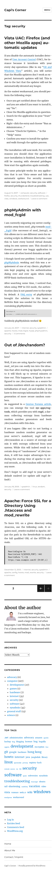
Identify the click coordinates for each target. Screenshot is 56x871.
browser (28, 742)
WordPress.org (15, 831)
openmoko (17, 763)
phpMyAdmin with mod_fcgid (22, 212)
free (47, 747)
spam (25, 776)
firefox (7, 196)
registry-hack (35, 763)
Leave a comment (39, 199)
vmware (14, 792)
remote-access (9, 769)
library (45, 757)
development (17, 684)
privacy (25, 763)
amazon (38, 738)
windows (13, 199)
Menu (47, 10)
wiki (29, 792)
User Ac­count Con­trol (24, 59)
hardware (15, 692)
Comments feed (15, 827)
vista (6, 199)
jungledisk (35, 757)
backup (7, 742)
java (28, 757)
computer (25, 193)
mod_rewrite (30, 572)
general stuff (14, 711)
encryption (39, 747)
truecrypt (34, 782)
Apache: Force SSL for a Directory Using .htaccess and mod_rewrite (27, 508)
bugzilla (42, 742)
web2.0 (23, 792)
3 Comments (19, 333)
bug (36, 741)
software (41, 193)
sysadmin (41, 328)
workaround (23, 199)
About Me (9, 850)
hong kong (35, 752)
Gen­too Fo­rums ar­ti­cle (38, 404)
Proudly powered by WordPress (31, 866)
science (11, 715)
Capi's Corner (15, 10)
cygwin (6, 747)
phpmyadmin (41, 331)
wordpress (8, 797)
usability (24, 787)
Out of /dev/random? (24, 345)
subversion (33, 776)
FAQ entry (26, 294)
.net (6, 737)
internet (25, 328)
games (13, 688)
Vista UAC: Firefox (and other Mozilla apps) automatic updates (27, 43)
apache (7, 331)
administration (16, 738)
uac (47, 196)
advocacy (12, 677)
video (43, 786)
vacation (34, 786)
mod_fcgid (23, 331)
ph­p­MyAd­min (11, 262)
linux (34, 486)
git (6, 752)
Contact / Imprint (13, 857)
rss (17, 769)
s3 (20, 769)
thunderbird (23, 196)
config (14, 572)
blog (13, 742)
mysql (31, 331)
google (13, 752)
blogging (20, 742)
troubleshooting (37, 196)
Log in (10, 819)
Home (7, 844)
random (41, 486)
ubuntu (42, 782)
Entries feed (13, 823)
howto (14, 331)
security (33, 193)
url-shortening (12, 786)
